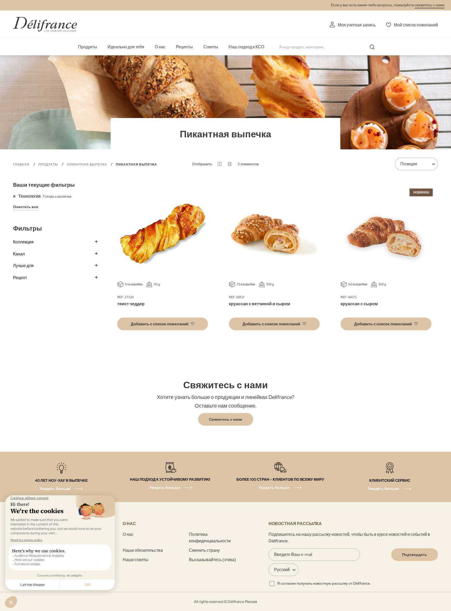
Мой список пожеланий (416, 25)
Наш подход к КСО (246, 47)
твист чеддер (131, 304)
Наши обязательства (143, 550)
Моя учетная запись (357, 25)
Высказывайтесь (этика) (212, 559)
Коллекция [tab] (23, 242)
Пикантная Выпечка (87, 164)
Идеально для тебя (126, 47)
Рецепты (184, 47)
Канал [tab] (19, 254)
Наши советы (136, 559)
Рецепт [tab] (20, 277)
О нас (160, 47)
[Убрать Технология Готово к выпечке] (15, 196)
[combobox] (328, 47)
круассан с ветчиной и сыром (259, 304)
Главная (22, 164)
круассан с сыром (359, 304)
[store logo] (45, 24)
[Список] (230, 164)
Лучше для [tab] (23, 265)
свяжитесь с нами (429, 5)
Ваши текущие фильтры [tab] (44, 184)
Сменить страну (204, 550)
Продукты (87, 47)
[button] (162, 324)
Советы (210, 47)
